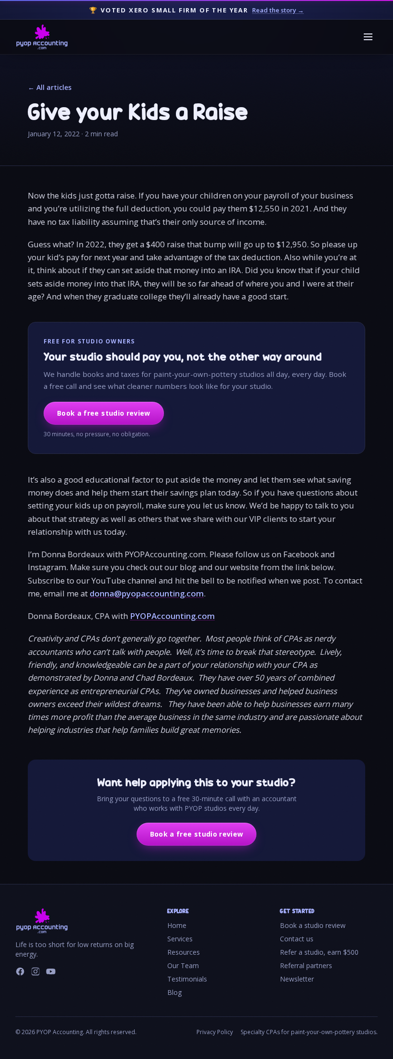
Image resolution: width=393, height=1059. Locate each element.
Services (180, 938)
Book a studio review (313, 925)
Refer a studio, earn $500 (319, 952)
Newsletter (297, 978)
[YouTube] (51, 971)
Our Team (183, 965)
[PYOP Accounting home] (42, 36)
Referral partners (306, 965)
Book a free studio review (103, 413)
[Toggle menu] (368, 36)
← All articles (49, 87)
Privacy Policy (214, 1032)
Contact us (296, 938)
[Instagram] (35, 971)
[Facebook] (20, 971)
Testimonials (187, 978)
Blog (174, 992)
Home (176, 925)
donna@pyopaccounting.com (147, 593)
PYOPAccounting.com (172, 615)
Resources (183, 952)
